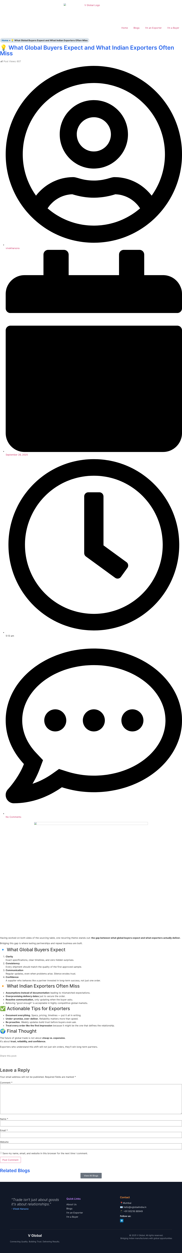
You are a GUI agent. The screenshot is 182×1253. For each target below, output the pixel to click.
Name (4, 1119)
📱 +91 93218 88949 (131, 1211)
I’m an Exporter (153, 27)
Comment (6, 1082)
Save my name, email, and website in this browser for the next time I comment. (45, 1153)
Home (124, 27)
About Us (71, 1204)
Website (4, 1142)
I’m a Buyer (173, 27)
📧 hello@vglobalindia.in (133, 1207)
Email (4, 1130)
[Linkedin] (121, 1220)
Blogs (136, 27)
